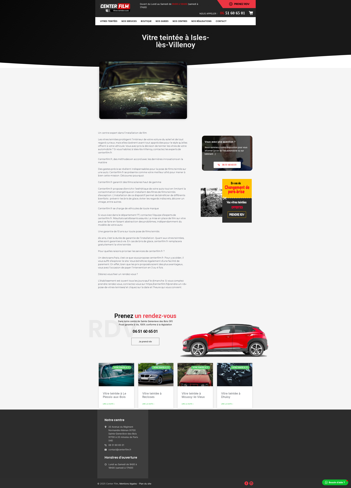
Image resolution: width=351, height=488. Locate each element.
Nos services (129, 21)
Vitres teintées (108, 21)
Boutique (146, 21)
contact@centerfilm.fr (119, 449)
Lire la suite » (109, 404)
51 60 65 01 (232, 13)
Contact (221, 21)
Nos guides (162, 21)
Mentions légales (128, 483)
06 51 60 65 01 (145, 331)
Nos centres (180, 21)
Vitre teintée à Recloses (152, 395)
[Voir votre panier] (252, 13)
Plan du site (145, 483)
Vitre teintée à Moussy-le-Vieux (193, 395)
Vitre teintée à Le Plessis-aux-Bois (114, 395)
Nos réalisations (201, 21)
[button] (335, 482)
